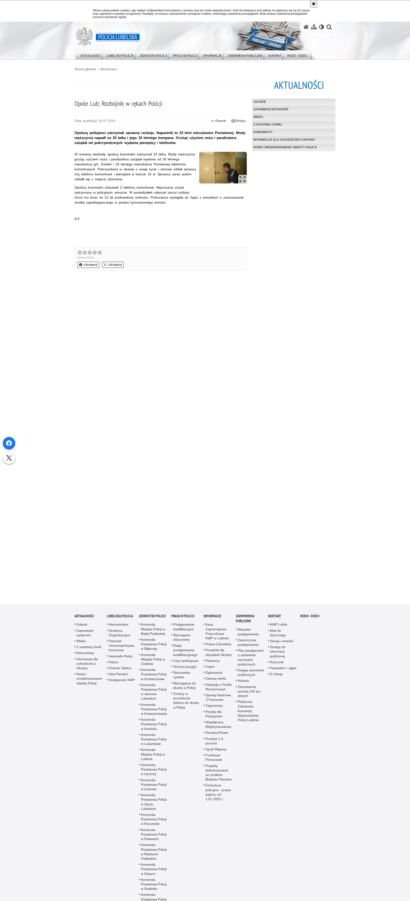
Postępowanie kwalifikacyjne (183, 630)
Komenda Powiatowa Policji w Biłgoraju (154, 647)
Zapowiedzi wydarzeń (270, 109)
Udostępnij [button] (91, 264)
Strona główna (85, 69)
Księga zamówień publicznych (251, 675)
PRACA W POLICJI (182, 619)
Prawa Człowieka (218, 647)
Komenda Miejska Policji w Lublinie (153, 757)
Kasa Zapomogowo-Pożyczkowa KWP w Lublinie (217, 634)
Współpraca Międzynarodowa (218, 727)
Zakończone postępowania (248, 645)
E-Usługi (276, 677)
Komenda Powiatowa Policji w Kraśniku (154, 727)
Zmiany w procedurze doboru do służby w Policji (186, 703)
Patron (114, 665)
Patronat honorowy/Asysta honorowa (121, 648)
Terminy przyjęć (185, 669)
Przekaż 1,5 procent (214, 744)
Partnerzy (212, 663)
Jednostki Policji (120, 659)
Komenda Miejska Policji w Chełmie (153, 662)
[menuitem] (91, 55)
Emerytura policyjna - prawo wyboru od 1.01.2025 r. (218, 795)
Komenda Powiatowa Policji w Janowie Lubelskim (154, 694)
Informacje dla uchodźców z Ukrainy (284, 139)
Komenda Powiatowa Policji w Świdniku (154, 887)
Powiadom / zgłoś (283, 671)
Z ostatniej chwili (267, 124)
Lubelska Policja (120, 619)
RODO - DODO (309, 619)
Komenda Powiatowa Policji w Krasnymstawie (154, 712)
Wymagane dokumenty (181, 640)
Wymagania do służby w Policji (184, 688)
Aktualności (108, 69)
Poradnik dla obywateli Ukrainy (218, 655)
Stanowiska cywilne (181, 678)
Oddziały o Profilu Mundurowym (218, 690)
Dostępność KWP (122, 683)
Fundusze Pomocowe (213, 760)
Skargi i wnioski (281, 644)
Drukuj (240, 121)
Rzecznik (277, 665)
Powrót (220, 121)
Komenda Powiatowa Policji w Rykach (154, 872)
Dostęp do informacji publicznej (277, 654)
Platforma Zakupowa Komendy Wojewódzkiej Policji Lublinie (248, 714)
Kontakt (274, 619)
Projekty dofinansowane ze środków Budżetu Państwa (218, 775)
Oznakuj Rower (216, 736)
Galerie (259, 101)
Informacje (212, 619)
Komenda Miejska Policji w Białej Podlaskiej (153, 632)
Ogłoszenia (213, 676)
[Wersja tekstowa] (321, 27)
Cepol (209, 669)
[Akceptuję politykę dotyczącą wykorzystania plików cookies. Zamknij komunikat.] (313, 4)
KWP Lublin (278, 627)
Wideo (258, 117)
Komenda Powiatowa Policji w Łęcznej (154, 772)
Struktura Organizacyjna (119, 636)
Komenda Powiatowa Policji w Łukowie (154, 787)
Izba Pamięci (118, 677)
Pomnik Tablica (120, 671)
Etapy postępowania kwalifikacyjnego (185, 653)
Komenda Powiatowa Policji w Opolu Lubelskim (154, 805)
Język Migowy (215, 752)
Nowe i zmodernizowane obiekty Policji (285, 147)
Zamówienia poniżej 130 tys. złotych (249, 694)
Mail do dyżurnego (278, 636)
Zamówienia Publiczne (245, 622)
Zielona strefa (215, 681)
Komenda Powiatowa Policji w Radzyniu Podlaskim (154, 855)
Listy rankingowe (185, 663)
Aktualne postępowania (248, 635)
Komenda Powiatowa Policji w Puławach (154, 837)
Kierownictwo (118, 627)
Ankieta (243, 684)
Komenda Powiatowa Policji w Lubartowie (154, 742)
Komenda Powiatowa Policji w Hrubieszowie (154, 677)
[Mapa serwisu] (314, 27)
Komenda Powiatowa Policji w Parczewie (154, 822)
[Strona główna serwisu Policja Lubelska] (306, 27)
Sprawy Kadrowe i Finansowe (218, 700)
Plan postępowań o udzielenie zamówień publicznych (251, 660)
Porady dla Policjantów (213, 717)
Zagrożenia (214, 709)
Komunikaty (263, 132)
